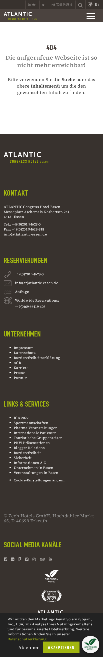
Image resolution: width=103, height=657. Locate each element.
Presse (19, 372)
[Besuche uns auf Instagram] (34, 559)
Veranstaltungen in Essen (36, 472)
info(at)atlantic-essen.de (25, 234)
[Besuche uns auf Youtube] (51, 559)
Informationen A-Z (30, 462)
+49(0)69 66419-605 (30, 306)
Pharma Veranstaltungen (36, 427)
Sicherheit (23, 457)
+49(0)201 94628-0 (29, 274)
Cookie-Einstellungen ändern (39, 480)
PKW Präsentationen (32, 442)
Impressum (24, 347)
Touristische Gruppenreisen (39, 437)
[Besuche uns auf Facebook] (6, 559)
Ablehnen (29, 647)
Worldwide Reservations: (37, 300)
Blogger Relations (29, 447)
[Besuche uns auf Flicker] (13, 559)
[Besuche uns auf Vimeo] (27, 559)
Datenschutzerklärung (27, 639)
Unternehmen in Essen (33, 467)
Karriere (21, 367)
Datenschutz (25, 352)
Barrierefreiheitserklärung (37, 357)
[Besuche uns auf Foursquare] (19, 559)
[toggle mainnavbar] (91, 16)
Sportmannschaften (31, 422)
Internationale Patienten (36, 432)
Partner (20, 377)
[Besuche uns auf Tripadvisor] (42, 559)
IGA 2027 (21, 417)
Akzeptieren (61, 647)
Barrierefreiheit (27, 452)
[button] (90, 644)
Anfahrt (32, 5)
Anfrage (22, 291)
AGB (17, 362)
